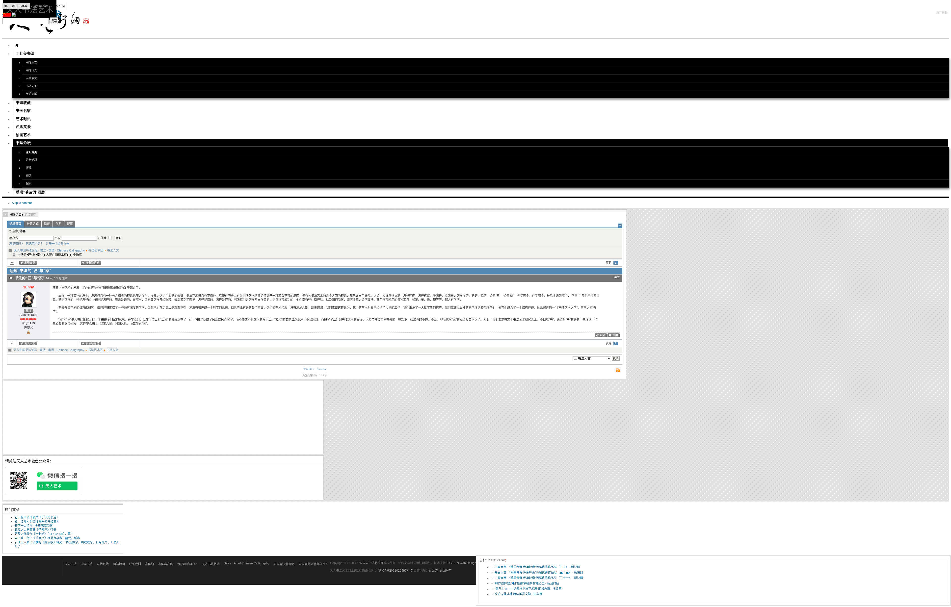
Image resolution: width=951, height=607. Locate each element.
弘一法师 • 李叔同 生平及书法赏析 (37, 521)
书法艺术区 (95, 250)
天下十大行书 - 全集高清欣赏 (34, 526)
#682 (617, 277)
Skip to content (22, 203)
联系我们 (135, 564)
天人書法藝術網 (283, 564)
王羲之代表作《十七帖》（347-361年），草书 (44, 534)
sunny (28, 287)
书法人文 (113, 250)
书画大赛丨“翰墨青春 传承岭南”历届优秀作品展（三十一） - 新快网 (539, 578)
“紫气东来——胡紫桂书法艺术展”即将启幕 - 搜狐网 (528, 589)
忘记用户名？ (34, 244)
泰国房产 (446, 570)
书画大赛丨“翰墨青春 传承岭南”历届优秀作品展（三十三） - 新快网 (539, 572)
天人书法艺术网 (373, 563)
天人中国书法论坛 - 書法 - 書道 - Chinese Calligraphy (49, 250)
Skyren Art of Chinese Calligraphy (246, 563)
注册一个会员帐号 (57, 244)
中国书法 (87, 564)
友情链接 (103, 564)
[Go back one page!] (5, 214)
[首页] (16, 45)
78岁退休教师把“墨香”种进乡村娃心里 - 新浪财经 (527, 583)
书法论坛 (15, 214)
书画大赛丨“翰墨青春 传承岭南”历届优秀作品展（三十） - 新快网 (537, 567)
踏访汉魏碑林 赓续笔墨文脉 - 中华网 (518, 594)
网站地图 (119, 564)
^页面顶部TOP (187, 564)
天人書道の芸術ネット (313, 564)
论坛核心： (310, 369)
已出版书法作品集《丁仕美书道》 (37, 517)
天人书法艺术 (211, 564)
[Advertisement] (153, 417)
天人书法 (71, 564)
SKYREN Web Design (461, 563)
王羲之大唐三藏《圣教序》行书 (35, 529)
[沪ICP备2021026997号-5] (396, 570)
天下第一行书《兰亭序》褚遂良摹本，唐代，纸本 (47, 538)
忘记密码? (16, 244)
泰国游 (149, 564)
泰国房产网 (165, 564)
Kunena (321, 369)
